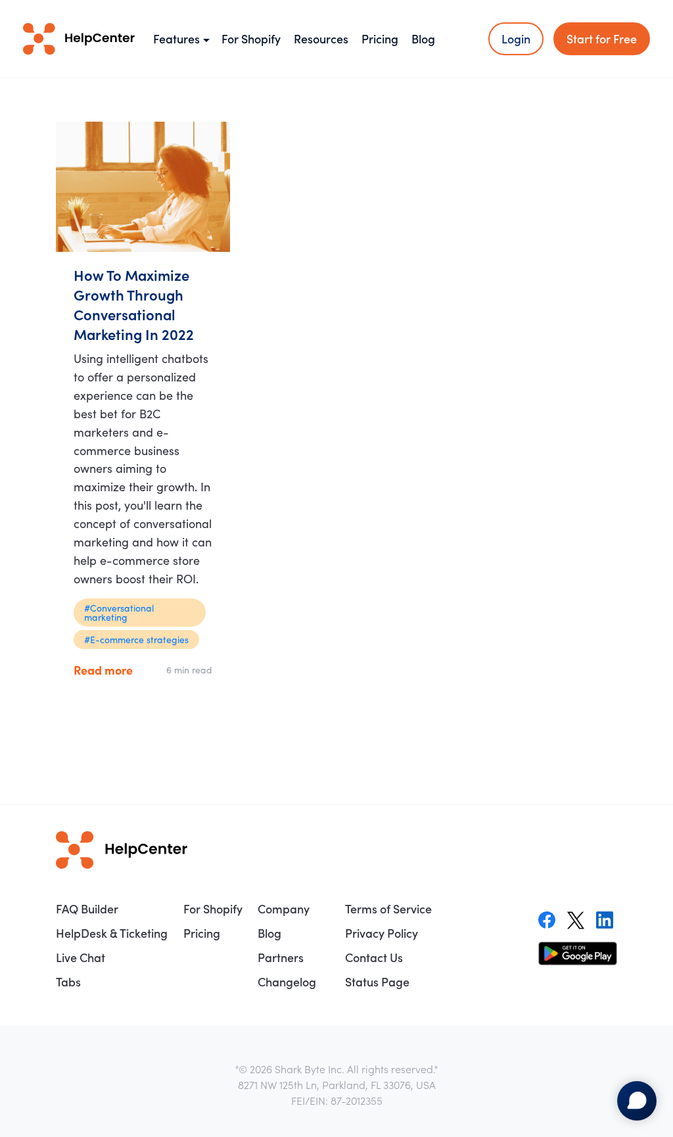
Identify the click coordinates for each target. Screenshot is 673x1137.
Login (515, 38)
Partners (281, 957)
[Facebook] (546, 920)
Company (284, 908)
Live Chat (80, 957)
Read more (103, 670)
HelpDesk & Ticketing (112, 933)
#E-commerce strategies (136, 639)
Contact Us (374, 957)
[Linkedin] (604, 920)
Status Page (377, 981)
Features (176, 38)
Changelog (287, 981)
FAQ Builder (87, 908)
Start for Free (602, 38)
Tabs (68, 981)
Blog (423, 38)
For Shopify (251, 38)
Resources (321, 38)
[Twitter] (575, 920)
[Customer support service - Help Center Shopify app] (79, 39)
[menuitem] (113, 909)
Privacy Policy (381, 933)
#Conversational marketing (119, 612)
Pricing (379, 38)
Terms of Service (388, 908)
